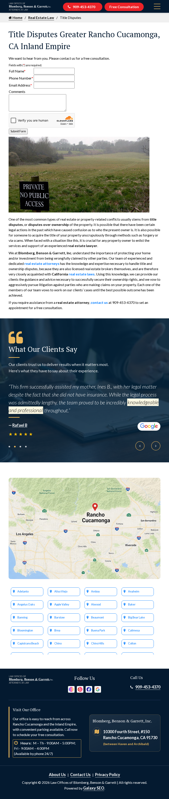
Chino (58, 643)
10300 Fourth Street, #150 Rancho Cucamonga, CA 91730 (130, 737)
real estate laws (82, 274)
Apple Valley (61, 604)
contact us (99, 302)
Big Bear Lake (136, 617)
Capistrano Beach (28, 643)
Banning (22, 617)
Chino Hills (97, 643)
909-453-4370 (84, 7)
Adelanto (23, 591)
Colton (132, 643)
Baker (132, 604)
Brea (57, 630)
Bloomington (25, 630)
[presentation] (140, 445)
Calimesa (134, 630)
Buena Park (98, 630)
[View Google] (98, 688)
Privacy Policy (107, 774)
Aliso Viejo (60, 591)
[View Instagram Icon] (71, 688)
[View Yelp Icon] (80, 688)
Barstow (59, 617)
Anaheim (133, 591)
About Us (57, 774)
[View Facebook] (89, 688)
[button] (9, 446)
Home (17, 17)
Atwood (96, 604)
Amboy (95, 591)
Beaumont (97, 617)
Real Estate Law (41, 17)
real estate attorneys (41, 263)
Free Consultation (124, 7)
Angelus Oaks (26, 604)
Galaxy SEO (93, 788)
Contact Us (80, 774)
